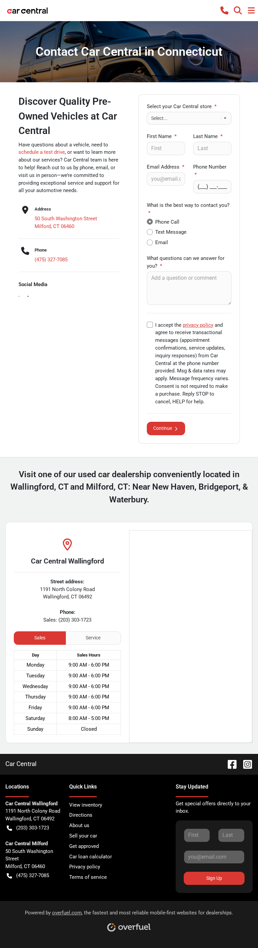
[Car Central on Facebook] (229, 764)
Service (93, 637)
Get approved (84, 846)
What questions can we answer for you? (185, 262)
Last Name (208, 136)
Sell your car (83, 836)
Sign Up (214, 878)
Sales (39, 637)
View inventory (85, 805)
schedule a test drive (41, 152)
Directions (80, 815)
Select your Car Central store (182, 106)
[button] (224, 10)
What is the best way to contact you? (188, 209)
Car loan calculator (90, 857)
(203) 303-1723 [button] (32, 828)
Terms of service (88, 877)
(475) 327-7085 (51, 260)
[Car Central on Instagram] (245, 764)
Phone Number (209, 171)
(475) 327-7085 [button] (32, 875)
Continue (162, 428)
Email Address (165, 167)
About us (79, 825)
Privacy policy (84, 867)
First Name (162, 136)
